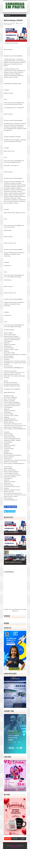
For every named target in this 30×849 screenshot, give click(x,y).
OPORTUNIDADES (8, 24)
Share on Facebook (11, 506)
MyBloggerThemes (15, 846)
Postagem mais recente (9, 609)
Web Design (14, 845)
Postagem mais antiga (21, 609)
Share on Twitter (11, 511)
